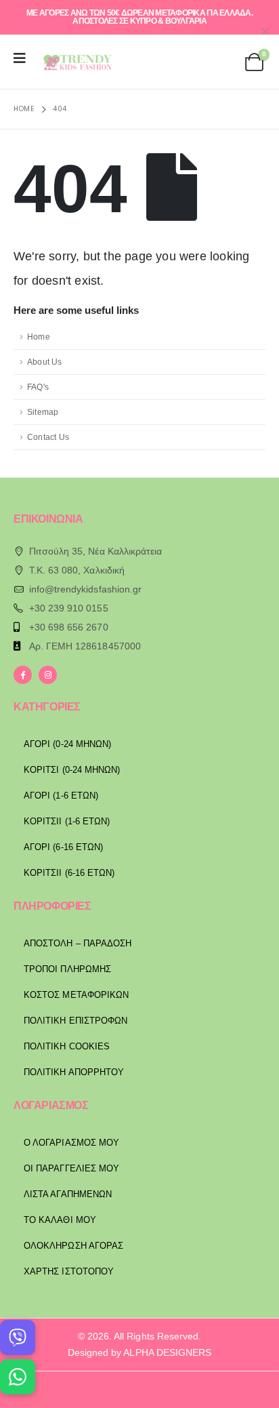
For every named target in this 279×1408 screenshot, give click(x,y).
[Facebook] (23, 675)
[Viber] (17, 1337)
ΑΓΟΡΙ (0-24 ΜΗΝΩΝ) (67, 744)
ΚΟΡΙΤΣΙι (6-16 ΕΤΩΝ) (69, 873)
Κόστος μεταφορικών (76, 995)
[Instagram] (48, 675)
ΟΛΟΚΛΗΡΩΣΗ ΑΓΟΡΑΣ (73, 1246)
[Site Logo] (75, 62)
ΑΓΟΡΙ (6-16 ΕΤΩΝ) (63, 847)
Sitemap (42, 411)
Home (38, 336)
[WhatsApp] (17, 1376)
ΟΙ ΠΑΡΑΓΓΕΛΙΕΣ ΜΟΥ (71, 1168)
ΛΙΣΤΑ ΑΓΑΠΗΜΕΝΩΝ (68, 1194)
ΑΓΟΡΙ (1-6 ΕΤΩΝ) (61, 795)
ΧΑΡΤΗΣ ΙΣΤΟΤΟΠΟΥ (69, 1271)
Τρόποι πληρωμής (67, 969)
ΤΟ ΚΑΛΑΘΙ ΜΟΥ (60, 1220)
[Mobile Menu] (24, 58)
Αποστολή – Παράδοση (77, 943)
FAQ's (38, 386)
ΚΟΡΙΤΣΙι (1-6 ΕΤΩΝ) (67, 821)
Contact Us (48, 437)
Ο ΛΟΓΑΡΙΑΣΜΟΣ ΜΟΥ (71, 1143)
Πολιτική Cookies (67, 1046)
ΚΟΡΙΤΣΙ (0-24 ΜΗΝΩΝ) (72, 770)
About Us (44, 361)
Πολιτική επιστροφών (75, 1020)
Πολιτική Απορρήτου (74, 1072)
